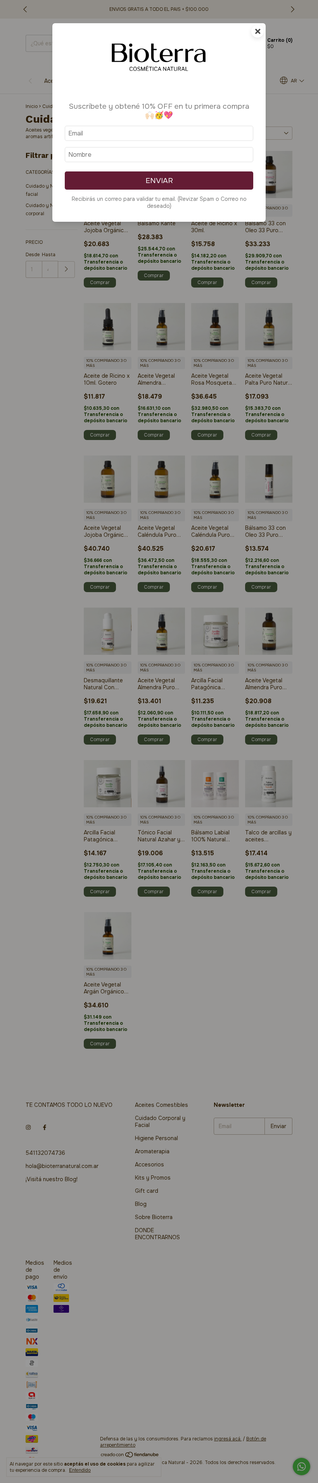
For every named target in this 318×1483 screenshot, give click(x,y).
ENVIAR (159, 180)
